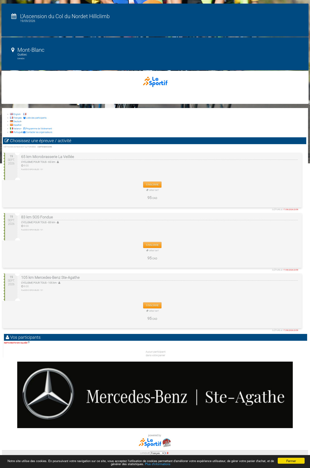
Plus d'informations (157, 464)
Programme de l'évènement (38, 128)
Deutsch (17, 121)
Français (17, 118)
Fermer (291, 460)
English (17, 114)
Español (17, 125)
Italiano (16, 128)
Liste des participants (36, 118)
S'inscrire (152, 184)
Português (18, 132)
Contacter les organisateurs (38, 132)
